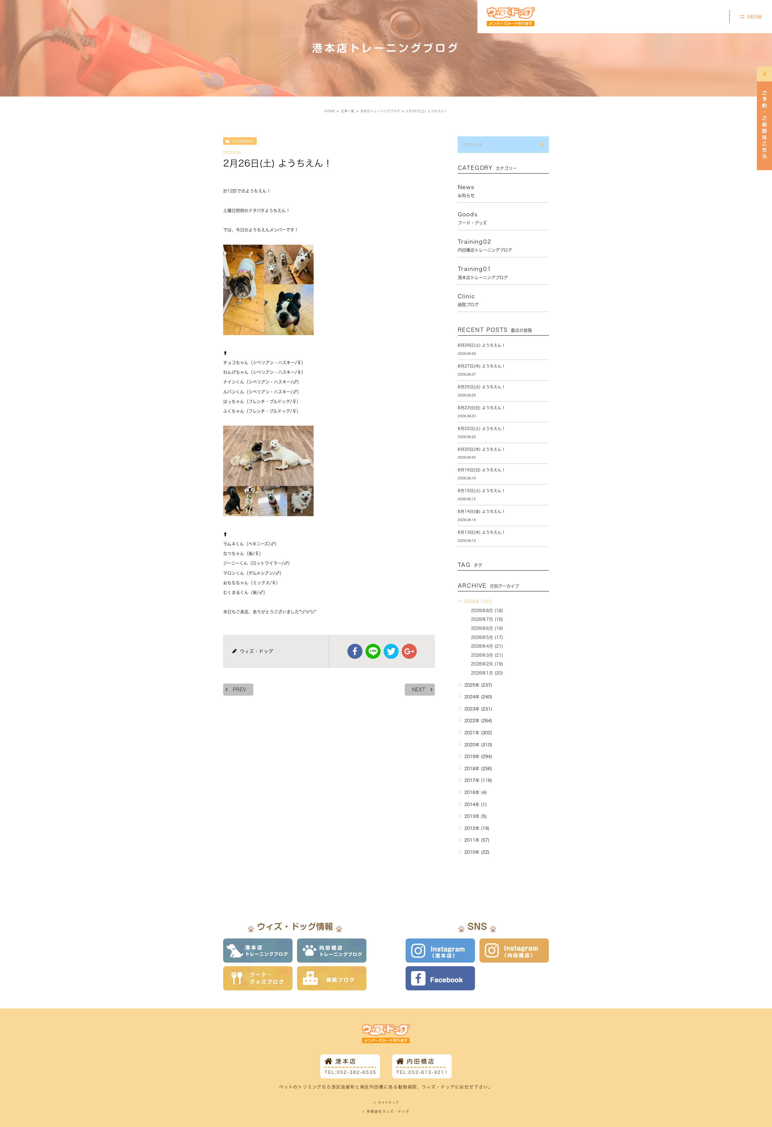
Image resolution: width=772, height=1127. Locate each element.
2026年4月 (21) (487, 646)
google (409, 651)
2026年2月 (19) (487, 664)
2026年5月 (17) (487, 637)
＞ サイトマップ (386, 1102)
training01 (243, 141)
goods (472, 218)
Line (373, 651)
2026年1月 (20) (487, 673)
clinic (468, 300)
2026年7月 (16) (487, 619)
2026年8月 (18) (487, 610)
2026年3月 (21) (487, 655)
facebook (354, 651)
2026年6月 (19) (487, 628)
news (466, 191)
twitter (391, 651)
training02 (485, 245)
